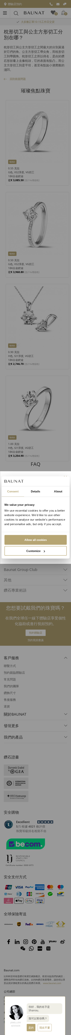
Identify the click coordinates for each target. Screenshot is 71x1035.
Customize (33, 551)
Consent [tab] (13, 491)
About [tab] (58, 491)
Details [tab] (35, 491)
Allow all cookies (35, 539)
